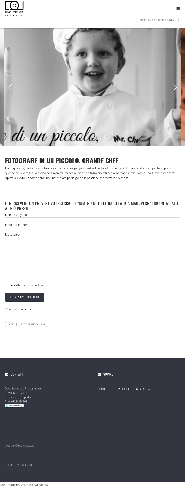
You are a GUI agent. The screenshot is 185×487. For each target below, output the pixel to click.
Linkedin (125, 389)
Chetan (24, 484)
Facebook (106, 389)
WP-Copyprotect (39, 484)
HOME (10, 324)
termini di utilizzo (33, 285)
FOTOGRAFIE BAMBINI (33, 324)
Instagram (144, 389)
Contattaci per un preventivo (157, 19)
